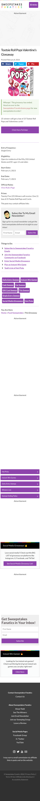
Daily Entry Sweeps (11, 280)
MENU (34, 5)
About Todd (20, 709)
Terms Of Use (10, 777)
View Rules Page (8, 188)
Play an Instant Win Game (15, 264)
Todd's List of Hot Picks (14, 268)
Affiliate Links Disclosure (25, 777)
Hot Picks (29, 301)
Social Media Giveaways (13, 301)
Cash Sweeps (8, 285)
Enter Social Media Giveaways (17, 261)
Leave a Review (20, 723)
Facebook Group (20, 735)
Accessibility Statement (20, 780)
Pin (32, 64)
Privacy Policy (30, 774)
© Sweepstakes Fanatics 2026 (14, 774)
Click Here (20, 672)
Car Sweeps (20, 285)
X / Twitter (20, 739)
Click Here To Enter (20, 130)
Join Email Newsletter (20, 716)
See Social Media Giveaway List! (20, 563)
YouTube (20, 742)
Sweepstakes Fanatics (12, 108)
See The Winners (20, 712)
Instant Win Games (29, 280)
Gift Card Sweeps (10, 290)
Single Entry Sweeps (11, 295)
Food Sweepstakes (15, 313)
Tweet (21, 64)
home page (25, 108)
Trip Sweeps (24, 290)
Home (3, 313)
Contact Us (20, 696)
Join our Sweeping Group (20, 719)
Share (8, 64)
